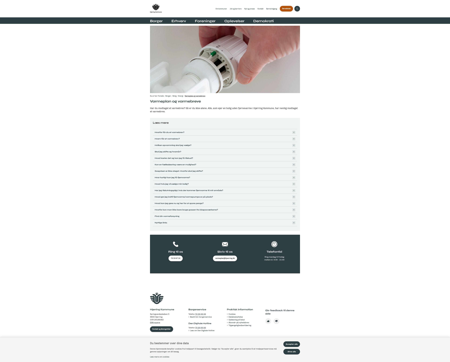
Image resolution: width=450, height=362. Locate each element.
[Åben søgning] (297, 8)
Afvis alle (292, 352)
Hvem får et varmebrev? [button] (167, 139)
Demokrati (263, 21)
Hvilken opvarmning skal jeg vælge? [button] (173, 145)
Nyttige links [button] (161, 223)
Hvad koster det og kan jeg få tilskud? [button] (174, 158)
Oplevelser (234, 21)
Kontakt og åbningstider (161, 329)
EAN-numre (155, 322)
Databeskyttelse (236, 317)
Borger (156, 21)
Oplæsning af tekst (237, 320)
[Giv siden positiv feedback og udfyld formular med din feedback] (268, 321)
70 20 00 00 (200, 328)
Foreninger (205, 21)
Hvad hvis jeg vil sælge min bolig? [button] (172, 184)
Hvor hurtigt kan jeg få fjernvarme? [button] (172, 177)
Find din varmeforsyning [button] (167, 216)
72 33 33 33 (200, 314)
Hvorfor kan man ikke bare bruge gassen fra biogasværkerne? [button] (186, 210)
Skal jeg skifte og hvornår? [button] (168, 152)
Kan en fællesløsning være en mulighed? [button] (175, 164)
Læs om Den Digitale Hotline (202, 330)
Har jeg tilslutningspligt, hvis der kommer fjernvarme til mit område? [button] (189, 190)
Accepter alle (292, 344)
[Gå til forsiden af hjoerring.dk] (182, 9)
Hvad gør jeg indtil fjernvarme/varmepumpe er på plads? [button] (184, 197)
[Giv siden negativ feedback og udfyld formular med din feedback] (276, 321)
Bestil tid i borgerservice (201, 317)
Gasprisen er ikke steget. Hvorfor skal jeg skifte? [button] (179, 171)
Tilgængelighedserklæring (240, 325)
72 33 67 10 (175, 258)
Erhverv (178, 21)
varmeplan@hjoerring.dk (225, 258)
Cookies (232, 314)
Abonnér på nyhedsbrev (239, 322)
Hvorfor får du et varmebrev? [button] (169, 132)
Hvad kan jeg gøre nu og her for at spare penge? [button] (179, 203)
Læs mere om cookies (159, 357)
